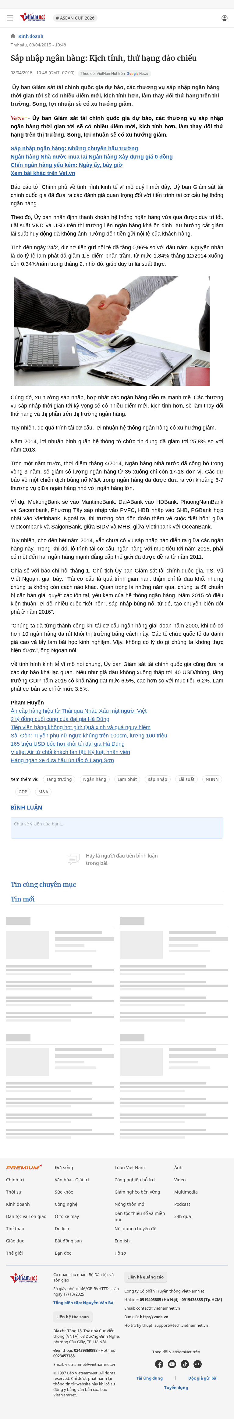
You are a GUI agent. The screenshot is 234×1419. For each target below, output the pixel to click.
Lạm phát (127, 779)
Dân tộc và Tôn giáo (26, 1216)
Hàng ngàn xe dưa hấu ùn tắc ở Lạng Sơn (62, 760)
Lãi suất (186, 779)
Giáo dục (15, 1241)
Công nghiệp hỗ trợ (135, 1180)
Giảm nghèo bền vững (137, 1192)
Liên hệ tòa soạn (72, 1316)
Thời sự (13, 1192)
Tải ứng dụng (149, 1378)
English (122, 1241)
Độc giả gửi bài (203, 1378)
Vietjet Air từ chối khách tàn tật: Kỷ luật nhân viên (70, 752)
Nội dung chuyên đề (135, 1228)
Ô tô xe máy (67, 1216)
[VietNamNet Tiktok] (185, 1367)
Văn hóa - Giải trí (72, 1180)
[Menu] (9, 18)
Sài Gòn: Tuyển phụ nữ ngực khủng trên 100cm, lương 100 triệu (89, 736)
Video (180, 1180)
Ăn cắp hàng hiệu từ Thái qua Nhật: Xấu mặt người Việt (79, 711)
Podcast (182, 1204)
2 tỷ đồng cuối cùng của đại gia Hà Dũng (60, 719)
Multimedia (186, 1192)
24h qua (182, 1216)
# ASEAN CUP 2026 (75, 18)
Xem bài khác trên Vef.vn (43, 173)
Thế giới (14, 1253)
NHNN (212, 779)
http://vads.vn (154, 1316)
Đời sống (64, 1167)
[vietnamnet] (33, 22)
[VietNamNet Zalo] (197, 1367)
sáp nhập (157, 779)
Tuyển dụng (176, 1387)
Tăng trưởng (59, 779)
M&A (43, 792)
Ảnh (178, 1167)
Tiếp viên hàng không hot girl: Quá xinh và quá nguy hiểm (81, 727)
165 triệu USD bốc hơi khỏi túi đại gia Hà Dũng (68, 744)
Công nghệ (66, 1204)
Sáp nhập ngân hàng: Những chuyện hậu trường (74, 148)
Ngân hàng (94, 779)
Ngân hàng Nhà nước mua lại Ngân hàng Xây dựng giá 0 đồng (92, 157)
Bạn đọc (63, 1253)
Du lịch (62, 1228)
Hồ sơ (120, 1253)
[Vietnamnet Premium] (24, 1170)
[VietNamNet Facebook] (159, 1367)
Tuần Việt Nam (130, 1167)
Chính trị (15, 1180)
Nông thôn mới (130, 1204)
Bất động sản (68, 1241)
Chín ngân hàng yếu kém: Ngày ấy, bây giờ (66, 165)
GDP (23, 792)
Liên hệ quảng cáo (145, 1277)
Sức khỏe (64, 1192)
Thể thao (15, 1228)
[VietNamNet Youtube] (172, 1367)
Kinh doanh (30, 36)
